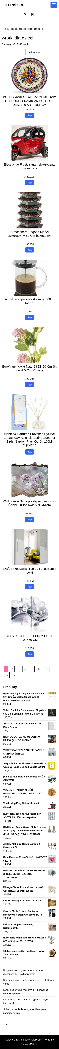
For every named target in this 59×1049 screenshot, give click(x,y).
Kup (30, 115)
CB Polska (13, 5)
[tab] (54, 5)
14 (39, 669)
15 (46, 669)
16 (6, 675)
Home (5, 29)
